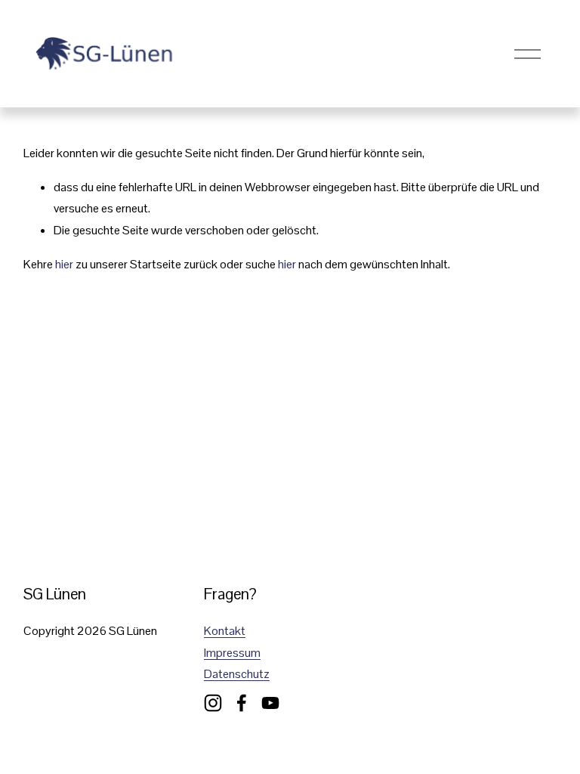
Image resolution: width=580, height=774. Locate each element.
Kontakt (224, 631)
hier (64, 264)
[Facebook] (242, 703)
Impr (215, 653)
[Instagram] (213, 703)
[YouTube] (270, 703)
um (253, 653)
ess (236, 653)
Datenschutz (237, 674)
